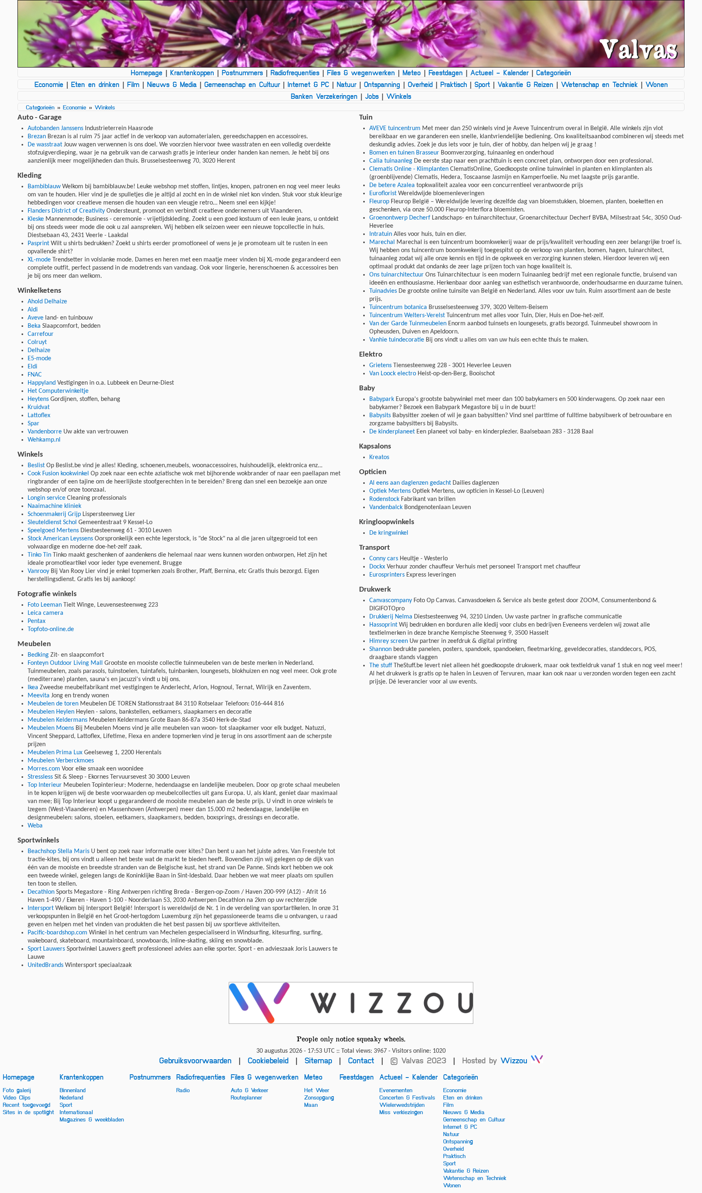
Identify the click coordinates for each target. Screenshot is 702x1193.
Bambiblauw (44, 186)
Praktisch (453, 84)
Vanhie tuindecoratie (396, 340)
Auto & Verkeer (249, 1089)
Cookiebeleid (268, 1060)
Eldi (32, 367)
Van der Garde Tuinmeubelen (407, 323)
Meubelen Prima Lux (55, 752)
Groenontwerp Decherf (399, 218)
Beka (34, 326)
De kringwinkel (388, 533)
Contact (361, 1060)
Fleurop (379, 201)
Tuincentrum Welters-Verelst (407, 315)
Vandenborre (45, 432)
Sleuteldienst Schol (52, 522)
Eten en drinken (95, 84)
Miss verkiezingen (401, 1111)
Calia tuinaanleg (390, 161)
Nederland (71, 1097)
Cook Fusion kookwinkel (58, 473)
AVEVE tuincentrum (394, 128)
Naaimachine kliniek (54, 506)
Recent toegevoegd (26, 1104)
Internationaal (76, 1111)
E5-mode (39, 358)
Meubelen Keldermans (57, 720)
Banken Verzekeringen (324, 95)
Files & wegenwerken (361, 72)
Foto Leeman (45, 605)
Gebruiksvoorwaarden (195, 1060)
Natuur (346, 84)
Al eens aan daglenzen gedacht (410, 483)
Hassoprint (383, 625)
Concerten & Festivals (407, 1097)
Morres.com (44, 769)
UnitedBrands (45, 965)
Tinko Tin (39, 555)
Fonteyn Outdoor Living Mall (65, 663)
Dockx (377, 567)
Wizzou (515, 1060)
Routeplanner (246, 1097)
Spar (33, 423)
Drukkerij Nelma (390, 617)
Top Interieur (45, 785)
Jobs (372, 95)
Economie (49, 84)
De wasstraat (45, 145)
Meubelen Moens (51, 728)
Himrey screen (388, 641)
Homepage (146, 72)
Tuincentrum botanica (398, 307)
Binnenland (73, 1089)
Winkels (398, 95)
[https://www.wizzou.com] (351, 1003)
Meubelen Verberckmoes (61, 761)
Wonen (657, 84)
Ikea (33, 687)
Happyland (42, 383)
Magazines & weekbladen (92, 1119)
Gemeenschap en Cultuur (242, 84)
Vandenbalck (386, 507)
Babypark (381, 399)
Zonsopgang (319, 1097)
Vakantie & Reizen (525, 84)
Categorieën (553, 72)
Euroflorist (382, 193)
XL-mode (39, 260)
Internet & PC (308, 84)
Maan (311, 1104)
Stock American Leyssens (60, 539)
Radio (183, 1089)
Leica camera (45, 613)
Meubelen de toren (53, 704)
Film (133, 84)
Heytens (38, 399)
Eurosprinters (387, 575)
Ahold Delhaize (47, 301)
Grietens (380, 365)
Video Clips (16, 1097)
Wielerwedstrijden (402, 1104)
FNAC (35, 375)
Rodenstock (384, 499)
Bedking (38, 655)
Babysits (380, 415)
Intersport (41, 908)
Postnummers (242, 72)
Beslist (36, 465)
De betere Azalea (392, 185)
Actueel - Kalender (499, 72)
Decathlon (41, 892)
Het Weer (316, 1089)
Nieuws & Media (172, 84)
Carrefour (41, 334)
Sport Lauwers (46, 949)
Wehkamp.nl (44, 440)
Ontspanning (382, 84)
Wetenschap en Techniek (599, 84)
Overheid (420, 84)
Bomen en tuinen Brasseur (404, 153)
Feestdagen (446, 72)
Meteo (412, 72)
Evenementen (395, 1089)
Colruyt (37, 342)
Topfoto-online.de (51, 629)
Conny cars (383, 558)
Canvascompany (390, 600)
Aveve (35, 318)
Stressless (40, 777)
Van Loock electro (392, 373)
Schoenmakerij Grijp (54, 514)
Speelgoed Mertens (53, 530)
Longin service (46, 498)
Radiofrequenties (295, 72)
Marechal (382, 242)
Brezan (37, 136)
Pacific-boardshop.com (57, 933)
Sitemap (318, 1060)
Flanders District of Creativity (66, 211)
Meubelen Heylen (51, 712)
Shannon (380, 649)
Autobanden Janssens (55, 128)
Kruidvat (39, 407)
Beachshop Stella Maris (58, 851)
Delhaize (39, 350)
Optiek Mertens (390, 491)
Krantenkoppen (192, 72)
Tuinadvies (383, 291)
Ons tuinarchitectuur (396, 275)
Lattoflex (39, 415)
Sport (482, 84)
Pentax (37, 621)
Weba (35, 826)
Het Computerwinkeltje (58, 391)
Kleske (36, 219)
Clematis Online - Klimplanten (408, 169)
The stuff (380, 665)
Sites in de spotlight (28, 1111)
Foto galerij (17, 1089)
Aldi (33, 310)
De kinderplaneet (392, 432)
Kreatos (379, 457)
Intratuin (380, 234)
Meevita (39, 695)
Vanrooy (38, 571)
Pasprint (38, 243)
